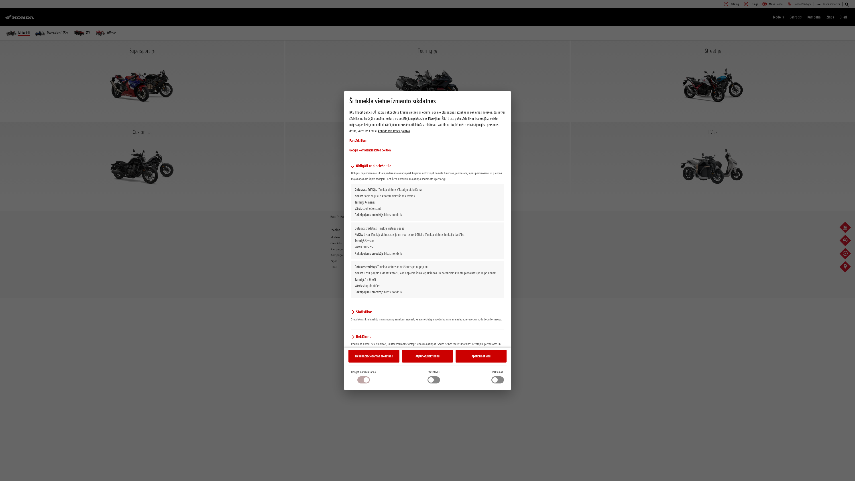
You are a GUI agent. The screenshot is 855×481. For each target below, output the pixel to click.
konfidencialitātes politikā (394, 130)
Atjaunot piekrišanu (427, 356)
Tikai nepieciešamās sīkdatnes (374, 356)
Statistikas (434, 372)
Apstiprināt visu (481, 356)
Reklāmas (497, 372)
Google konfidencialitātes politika (370, 150)
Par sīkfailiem (357, 140)
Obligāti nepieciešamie (363, 372)
